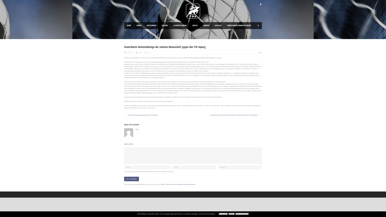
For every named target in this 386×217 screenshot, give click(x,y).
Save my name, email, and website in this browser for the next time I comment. (150, 171)
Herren (148, 52)
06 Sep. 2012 (130, 52)
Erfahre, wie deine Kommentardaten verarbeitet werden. (178, 184)
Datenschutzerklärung (242, 214)
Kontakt (218, 25)
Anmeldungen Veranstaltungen (239, 25)
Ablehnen (231, 214)
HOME (129, 25)
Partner (165, 25)
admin (140, 52)
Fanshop (206, 25)
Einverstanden (223, 214)
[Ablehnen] (383, 214)
